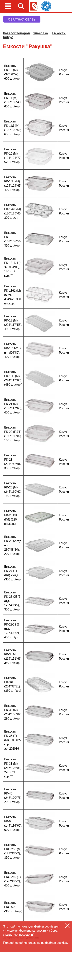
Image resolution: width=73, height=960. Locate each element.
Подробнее (11, 942)
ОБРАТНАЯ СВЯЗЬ (21, 19)
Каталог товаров (16, 33)
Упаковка (40, 33)
